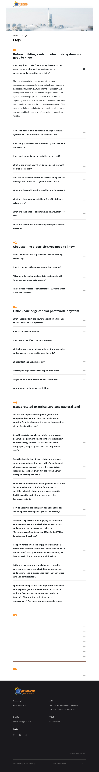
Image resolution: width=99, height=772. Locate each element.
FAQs (24, 36)
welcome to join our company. (24, 764)
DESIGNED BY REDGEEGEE (78, 753)
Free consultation (59, 764)
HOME (15, 36)
